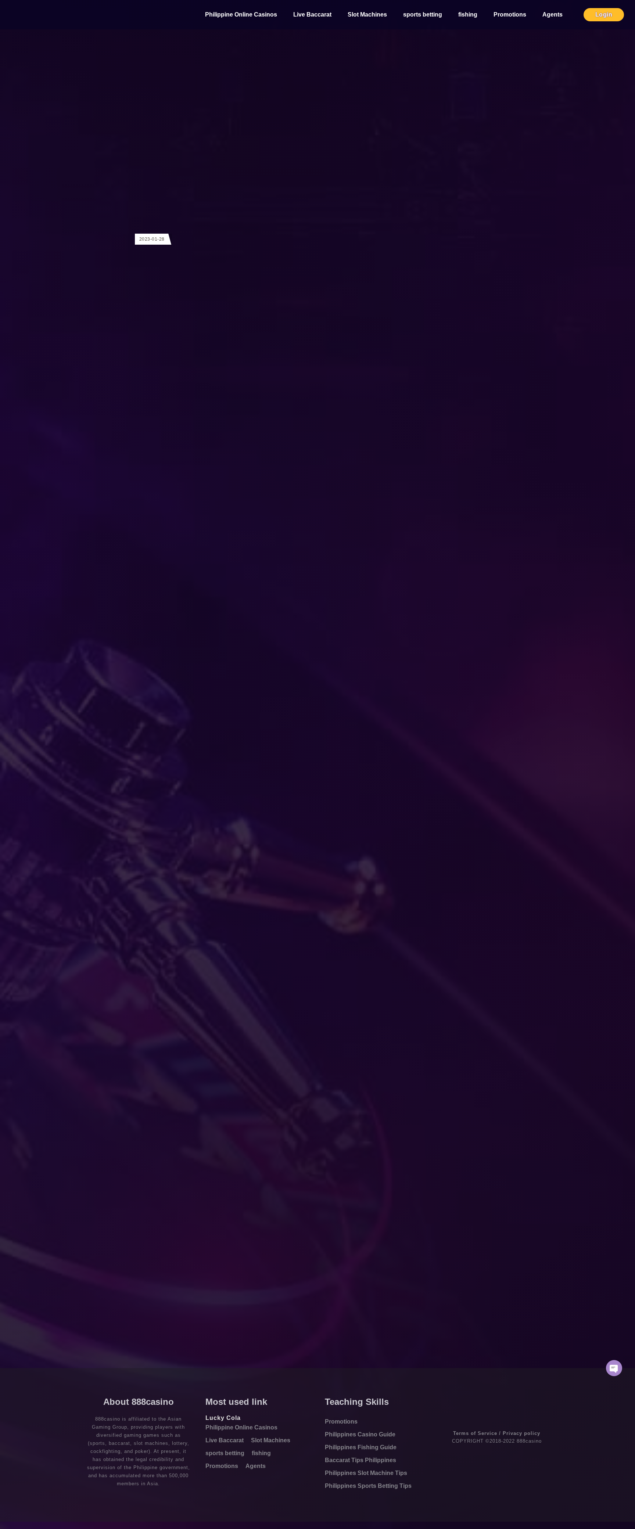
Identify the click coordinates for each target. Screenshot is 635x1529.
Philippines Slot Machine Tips (366, 1473)
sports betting (422, 14)
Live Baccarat (312, 14)
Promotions (510, 14)
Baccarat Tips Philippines (360, 1460)
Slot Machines (367, 14)
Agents (552, 14)
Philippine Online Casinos (241, 14)
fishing (467, 14)
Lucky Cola (223, 1418)
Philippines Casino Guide (360, 1434)
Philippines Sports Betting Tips (368, 1486)
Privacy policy (521, 1433)
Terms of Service (475, 1433)
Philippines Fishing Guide (361, 1447)
